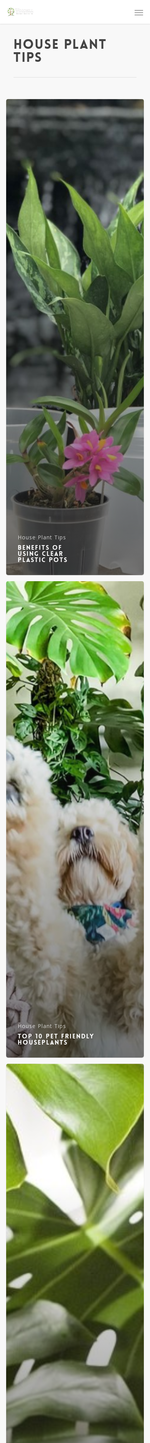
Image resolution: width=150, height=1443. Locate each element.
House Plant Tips (42, 537)
